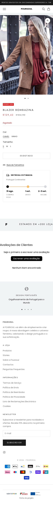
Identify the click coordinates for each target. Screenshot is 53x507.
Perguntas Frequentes (14, 369)
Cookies (7, 406)
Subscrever (14, 442)
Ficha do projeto (26, 498)
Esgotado (26, 155)
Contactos (8, 364)
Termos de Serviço (12, 382)
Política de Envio (11, 387)
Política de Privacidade (14, 396)
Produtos (7, 350)
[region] (26, 296)
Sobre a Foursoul (11, 360)
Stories (6, 355)
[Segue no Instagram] (4, 452)
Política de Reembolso (14, 392)
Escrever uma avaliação (26, 258)
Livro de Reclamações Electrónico (19, 401)
